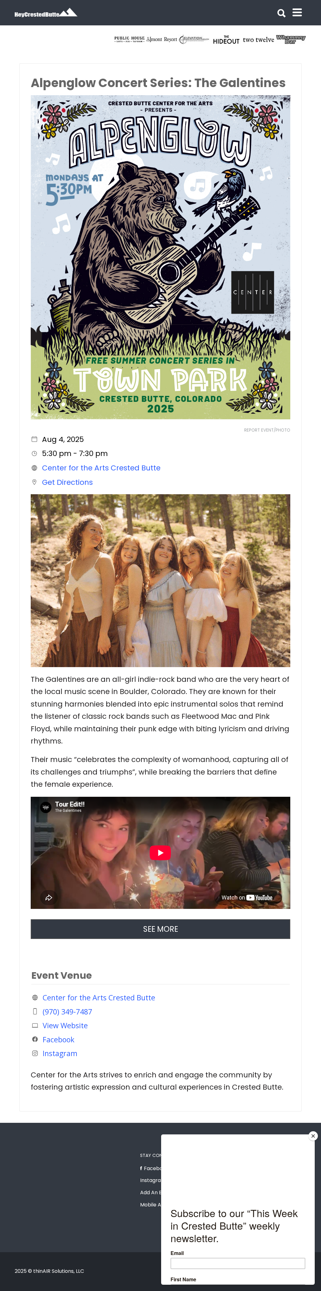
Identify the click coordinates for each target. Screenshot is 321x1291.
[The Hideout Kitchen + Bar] (291, 39)
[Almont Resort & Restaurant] (227, 39)
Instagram (60, 1053)
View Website (65, 1025)
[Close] (313, 1136)
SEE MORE (160, 929)
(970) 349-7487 (67, 1011)
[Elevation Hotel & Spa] (259, 39)
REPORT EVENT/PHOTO (267, 430)
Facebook (58, 1039)
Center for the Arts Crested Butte (101, 468)
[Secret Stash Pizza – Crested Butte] (130, 39)
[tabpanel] (130, 39)
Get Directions (67, 482)
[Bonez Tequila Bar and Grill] (162, 39)
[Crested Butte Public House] (194, 39)
